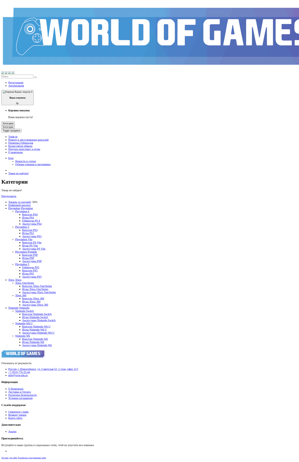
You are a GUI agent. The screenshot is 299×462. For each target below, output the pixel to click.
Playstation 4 (22, 211)
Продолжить (8, 196)
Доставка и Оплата (19, 391)
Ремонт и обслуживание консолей (28, 139)
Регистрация (15, 82)
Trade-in (12, 136)
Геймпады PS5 (30, 267)
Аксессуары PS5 (32, 276)
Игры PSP (28, 258)
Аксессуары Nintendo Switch (39, 320)
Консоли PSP (30, 254)
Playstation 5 (22, 264)
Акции (12, 431)
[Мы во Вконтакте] (13, 73)
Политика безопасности (22, 395)
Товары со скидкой (19, 202)
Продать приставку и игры (24, 149)
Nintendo (13, 307)
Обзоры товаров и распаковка (33, 164)
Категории (8, 123)
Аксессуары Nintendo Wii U (38, 332)
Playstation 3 (22, 226)
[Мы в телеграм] (9, 73)
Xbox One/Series (24, 282)
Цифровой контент (19, 205)
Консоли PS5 (30, 270)
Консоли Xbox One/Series (37, 286)
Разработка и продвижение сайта (32, 458)
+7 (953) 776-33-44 (19, 372)
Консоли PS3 (30, 230)
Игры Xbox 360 (31, 301)
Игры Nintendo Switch (35, 317)
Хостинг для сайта (9, 458)
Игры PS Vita (30, 245)
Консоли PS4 (30, 214)
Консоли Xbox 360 (33, 298)
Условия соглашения (20, 398)
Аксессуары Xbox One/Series (39, 292)
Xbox (11, 279)
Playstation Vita (23, 239)
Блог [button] (11, 158)
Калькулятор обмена (20, 146)
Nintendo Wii (22, 335)
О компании (15, 152)
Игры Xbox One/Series (35, 289)
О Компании (15, 388)
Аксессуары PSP (32, 261)
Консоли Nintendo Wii (35, 339)
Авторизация (16, 85)
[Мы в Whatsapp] (2, 73)
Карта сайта (15, 418)
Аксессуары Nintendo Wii (37, 345)
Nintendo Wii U (24, 323)
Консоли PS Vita (31, 242)
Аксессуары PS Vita (33, 248)
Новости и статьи (25, 161)
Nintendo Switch (24, 310)
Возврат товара (17, 414)
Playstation (14, 208)
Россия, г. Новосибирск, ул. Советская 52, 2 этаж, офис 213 (43, 369)
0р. (21, 98)
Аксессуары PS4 (32, 223)
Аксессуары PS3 (32, 236)
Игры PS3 (28, 233)
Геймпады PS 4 (31, 220)
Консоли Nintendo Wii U (36, 326)
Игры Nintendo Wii (33, 342)
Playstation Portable (26, 251)
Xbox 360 (20, 295)
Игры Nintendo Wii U (34, 329)
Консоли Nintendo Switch (37, 314)
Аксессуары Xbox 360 (35, 304)
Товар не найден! (18, 173)
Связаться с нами (18, 411)
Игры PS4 (28, 217)
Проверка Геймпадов (20, 142)
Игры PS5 (28, 273)
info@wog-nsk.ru (18, 375)
